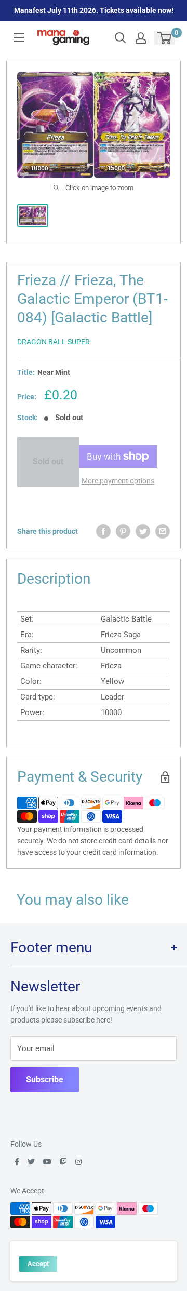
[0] (165, 38)
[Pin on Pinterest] (123, 531)
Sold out (48, 461)
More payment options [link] (118, 481)
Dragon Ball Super (53, 342)
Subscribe (44, 1079)
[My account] (141, 38)
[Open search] (120, 38)
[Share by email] (162, 531)
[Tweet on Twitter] (143, 531)
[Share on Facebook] (103, 531)
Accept (38, 1264)
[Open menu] (18, 37)
